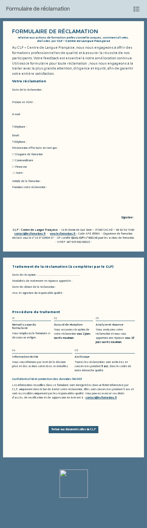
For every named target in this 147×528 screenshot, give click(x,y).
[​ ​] (75, 233)
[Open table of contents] (136, 9)
